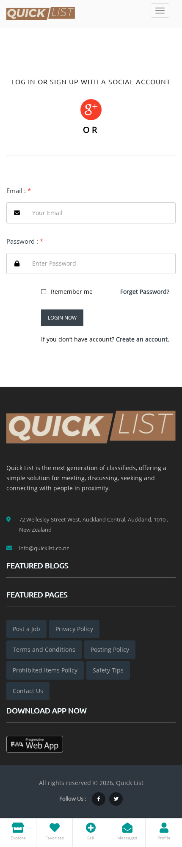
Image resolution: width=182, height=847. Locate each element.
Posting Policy (110, 649)
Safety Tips (108, 670)
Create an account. (142, 339)
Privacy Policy (74, 629)
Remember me (72, 292)
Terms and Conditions (44, 649)
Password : (24, 241)
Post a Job (26, 629)
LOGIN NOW (62, 317)
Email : (18, 190)
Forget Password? (144, 292)
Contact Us (28, 691)
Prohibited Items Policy (45, 670)
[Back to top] (154, 794)
